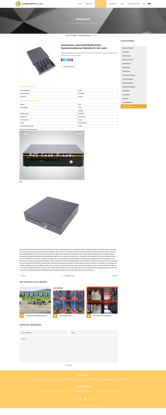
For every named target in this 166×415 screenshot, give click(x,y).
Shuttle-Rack (126, 71)
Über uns (89, 3)
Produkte (99, 3)
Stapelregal (125, 90)
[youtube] (85, 398)
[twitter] (80, 398)
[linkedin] (75, 398)
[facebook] (71, 398)
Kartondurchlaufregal (128, 75)
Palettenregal (126, 56)
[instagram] (90, 398)
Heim (79, 3)
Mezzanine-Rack (127, 59)
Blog (122, 3)
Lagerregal (125, 52)
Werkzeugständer (127, 83)
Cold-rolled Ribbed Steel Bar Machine (80, 391)
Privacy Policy (124, 379)
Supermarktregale (127, 48)
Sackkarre (125, 98)
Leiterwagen (126, 94)
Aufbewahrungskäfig (128, 87)
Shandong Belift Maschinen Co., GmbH (110, 391)
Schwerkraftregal (127, 79)
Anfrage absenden (68, 66)
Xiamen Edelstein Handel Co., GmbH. (51, 391)
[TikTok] (94, 398)
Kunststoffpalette (127, 102)
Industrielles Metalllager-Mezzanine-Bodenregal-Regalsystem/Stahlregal (37, 316)
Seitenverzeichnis (108, 379)
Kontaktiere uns (134, 3)
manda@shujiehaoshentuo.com (98, 406)
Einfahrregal (126, 67)
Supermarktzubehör (84, 35)
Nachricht (112, 3)
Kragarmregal (126, 63)
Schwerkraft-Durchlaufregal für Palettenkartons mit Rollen (102, 316)
